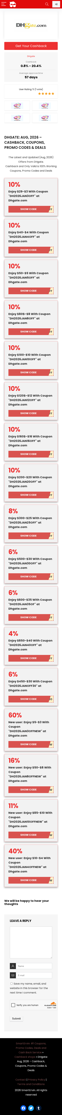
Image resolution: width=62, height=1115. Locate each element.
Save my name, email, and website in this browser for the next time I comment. (29, 988)
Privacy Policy (36, 1080)
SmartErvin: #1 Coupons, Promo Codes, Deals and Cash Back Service (31, 1048)
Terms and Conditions (31, 1084)
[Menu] (4, 4)
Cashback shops (24, 1057)
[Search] (47, 4)
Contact (20, 1080)
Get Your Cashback (31, 46)
